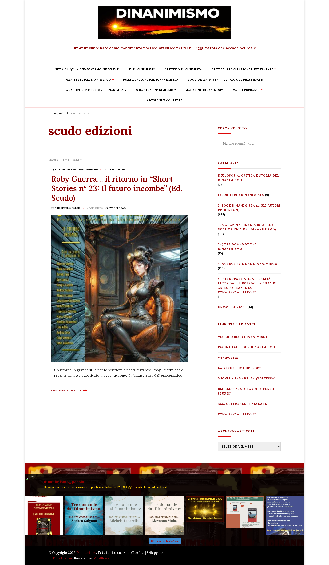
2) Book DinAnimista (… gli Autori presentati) (249, 208)
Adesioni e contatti (164, 100)
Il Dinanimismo (142, 69)
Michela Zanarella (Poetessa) (246, 378)
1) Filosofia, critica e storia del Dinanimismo (248, 178)
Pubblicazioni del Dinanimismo (150, 79)
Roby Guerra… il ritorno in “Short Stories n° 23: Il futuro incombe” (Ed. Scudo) (116, 188)
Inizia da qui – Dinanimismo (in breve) (87, 69)
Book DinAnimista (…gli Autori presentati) (225, 79)
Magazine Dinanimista (204, 90)
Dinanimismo (86, 553)
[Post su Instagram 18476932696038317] (245, 515)
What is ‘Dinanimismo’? (156, 90)
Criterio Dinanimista (183, 69)
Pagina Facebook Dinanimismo (246, 347)
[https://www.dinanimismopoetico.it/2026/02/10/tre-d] (84, 515)
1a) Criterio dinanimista (241, 195)
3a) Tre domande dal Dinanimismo (237, 247)
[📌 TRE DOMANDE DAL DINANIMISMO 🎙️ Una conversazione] (164, 515)
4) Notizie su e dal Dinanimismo (74, 169)
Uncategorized (113, 169)
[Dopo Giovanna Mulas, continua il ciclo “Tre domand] (124, 515)
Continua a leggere (66, 390)
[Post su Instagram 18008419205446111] (285, 515)
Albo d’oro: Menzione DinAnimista (96, 90)
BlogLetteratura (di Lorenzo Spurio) (246, 391)
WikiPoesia (228, 357)
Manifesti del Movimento (88, 79)
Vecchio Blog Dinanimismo (243, 337)
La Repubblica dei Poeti (240, 368)
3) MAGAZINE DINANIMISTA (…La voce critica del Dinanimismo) (247, 227)
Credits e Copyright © (264, 555)
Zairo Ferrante (246, 90)
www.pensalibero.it (237, 414)
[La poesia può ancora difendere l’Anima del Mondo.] (205, 515)
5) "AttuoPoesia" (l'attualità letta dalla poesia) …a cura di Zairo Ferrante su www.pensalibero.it (247, 285)
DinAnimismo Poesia (67, 208)
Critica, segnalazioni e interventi (242, 69)
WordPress (101, 558)
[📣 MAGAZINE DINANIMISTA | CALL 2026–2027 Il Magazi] (44, 515)
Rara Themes (63, 558)
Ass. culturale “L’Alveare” (243, 404)
